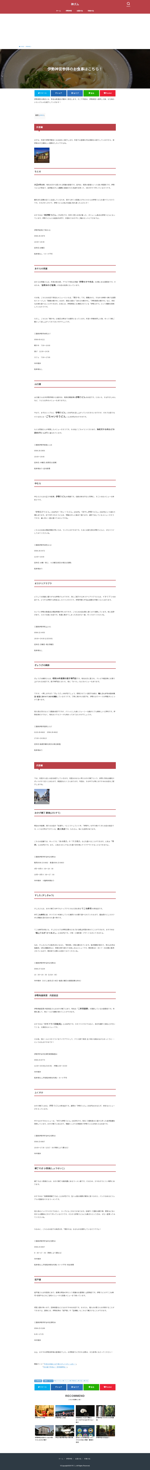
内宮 (81, 1381)
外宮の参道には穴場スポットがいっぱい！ (60, 1364)
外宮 (87, 1381)
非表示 (42, 115)
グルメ (66, 1381)
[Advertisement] (75, 29)
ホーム (58, 11)
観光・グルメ (49, 1381)
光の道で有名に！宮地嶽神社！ (55, 1367)
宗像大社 (91, 11)
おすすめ (58, 1381)
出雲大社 (80, 11)
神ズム (75, 4)
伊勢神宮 (69, 11)
